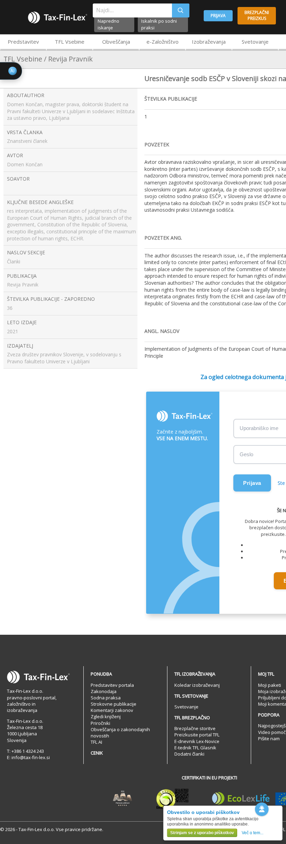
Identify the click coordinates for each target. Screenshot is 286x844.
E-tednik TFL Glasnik (195, 747)
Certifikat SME (172, 798)
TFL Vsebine (69, 41)
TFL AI (96, 742)
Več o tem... (252, 832)
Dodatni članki (189, 754)
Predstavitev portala (112, 685)
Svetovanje (255, 41)
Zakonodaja (103, 691)
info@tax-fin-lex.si (31, 757)
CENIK (97, 753)
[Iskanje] (180, 10)
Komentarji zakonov (112, 710)
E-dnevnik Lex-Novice (196, 741)
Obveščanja (116, 41)
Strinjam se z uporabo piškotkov (202, 832)
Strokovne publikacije (113, 704)
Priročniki (100, 723)
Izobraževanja (209, 41)
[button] (262, 809)
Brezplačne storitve (195, 728)
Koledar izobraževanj (197, 685)
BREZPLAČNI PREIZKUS (256, 15)
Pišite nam (269, 738)
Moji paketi (269, 685)
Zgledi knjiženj (106, 716)
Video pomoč (272, 732)
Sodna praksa (106, 697)
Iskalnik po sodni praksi (159, 24)
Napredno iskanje (108, 24)
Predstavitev (23, 41)
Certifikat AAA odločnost (122, 798)
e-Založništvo (162, 41)
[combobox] (132, 10)
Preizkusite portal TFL (196, 735)
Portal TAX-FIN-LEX (57, 17)
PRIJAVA (218, 16)
